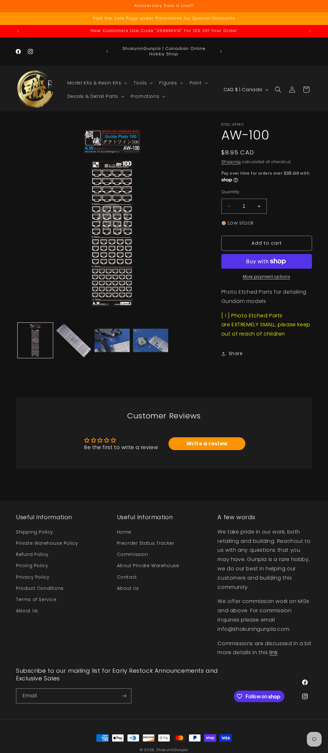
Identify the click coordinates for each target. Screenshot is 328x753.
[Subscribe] (124, 695)
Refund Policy (32, 554)
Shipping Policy (34, 532)
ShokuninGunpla (172, 749)
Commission (132, 554)
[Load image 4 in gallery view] (150, 340)
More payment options (266, 276)
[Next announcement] (310, 31)
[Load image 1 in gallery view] (35, 340)
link (273, 652)
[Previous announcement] (18, 31)
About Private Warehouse (148, 565)
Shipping (231, 161)
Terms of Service (36, 599)
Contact (127, 577)
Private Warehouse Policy (47, 543)
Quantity (230, 192)
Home (124, 532)
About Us (27, 610)
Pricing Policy (32, 565)
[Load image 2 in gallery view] (73, 340)
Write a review (207, 443)
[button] (96, 83)
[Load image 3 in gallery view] (112, 340)
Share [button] (236, 353)
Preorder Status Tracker (146, 543)
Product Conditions (40, 588)
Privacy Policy (32, 577)
